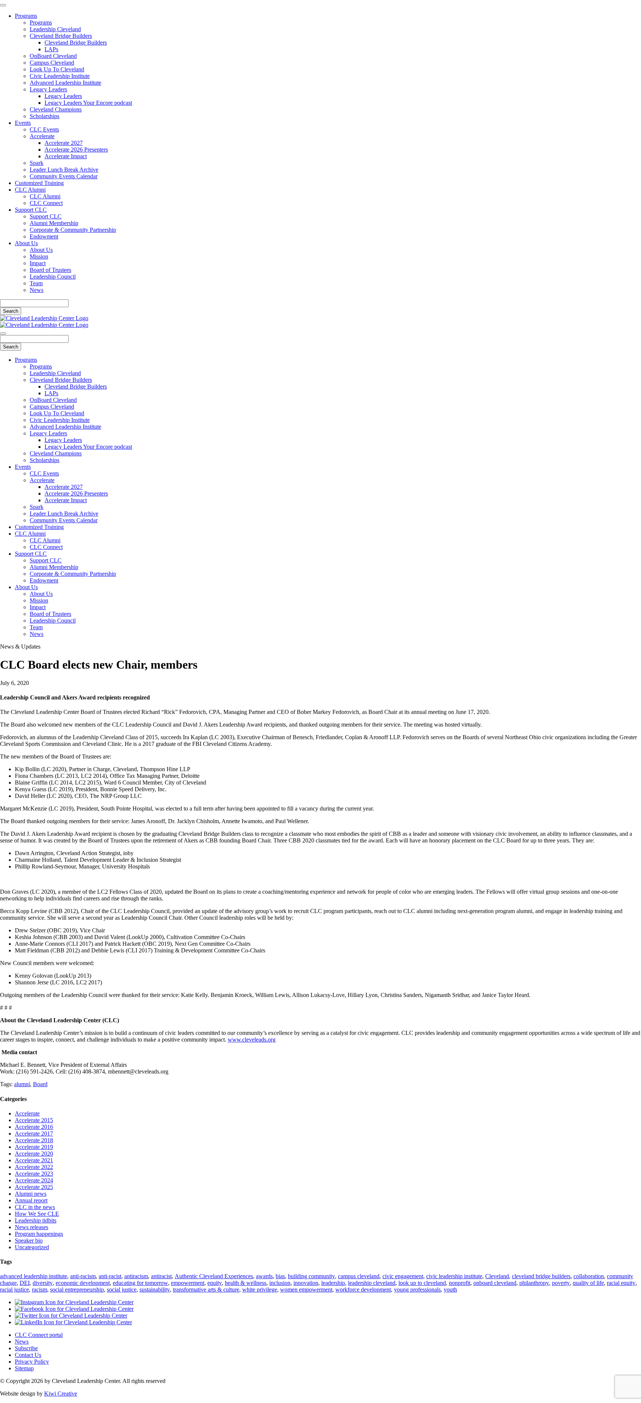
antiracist (161, 1276)
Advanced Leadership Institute (65, 82)
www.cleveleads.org (252, 1039)
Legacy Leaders (48, 89)
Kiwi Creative (60, 1393)
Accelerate (42, 136)
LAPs (51, 49)
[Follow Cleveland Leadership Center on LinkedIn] (73, 1322)
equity (214, 1283)
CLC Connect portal (39, 1335)
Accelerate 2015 (34, 1120)
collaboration (588, 1276)
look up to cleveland (422, 1283)
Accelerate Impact (66, 156)
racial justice (14, 1289)
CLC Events (44, 129)
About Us (26, 243)
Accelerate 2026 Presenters (76, 149)
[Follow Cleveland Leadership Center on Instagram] (74, 1302)
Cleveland (497, 1276)
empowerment (187, 1283)
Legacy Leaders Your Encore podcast (88, 103)
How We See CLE (37, 1214)
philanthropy (534, 1283)
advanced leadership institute (33, 1276)
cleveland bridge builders (541, 1276)
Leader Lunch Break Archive (64, 169)
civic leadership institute (454, 1276)
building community (311, 1276)
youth (450, 1289)
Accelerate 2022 (34, 1167)
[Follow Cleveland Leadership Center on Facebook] (74, 1309)
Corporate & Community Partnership (73, 230)
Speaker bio (29, 1240)
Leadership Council (53, 276)
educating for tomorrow (140, 1283)
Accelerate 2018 (34, 1140)
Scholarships (44, 116)
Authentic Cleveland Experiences (214, 1276)
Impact (38, 263)
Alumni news (30, 1194)
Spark (36, 163)
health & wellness (245, 1283)
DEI (25, 1283)
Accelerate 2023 (34, 1173)
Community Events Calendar (64, 176)
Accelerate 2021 (34, 1160)
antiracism (136, 1276)
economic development (83, 1283)
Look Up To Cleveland (57, 69)
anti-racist (110, 1276)
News (36, 290)
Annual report (31, 1200)
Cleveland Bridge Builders (61, 36)
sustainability (154, 1289)
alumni (22, 1084)
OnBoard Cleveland (53, 56)
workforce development (363, 1289)
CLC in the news (35, 1207)
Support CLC (31, 210)
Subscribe (26, 1348)
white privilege (259, 1289)
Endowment (44, 236)
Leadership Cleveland (55, 29)
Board (40, 1084)
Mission (39, 256)
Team (36, 283)
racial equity (621, 1283)
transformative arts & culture (206, 1289)
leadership (333, 1283)
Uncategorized (32, 1247)
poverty (561, 1283)
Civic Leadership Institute (60, 76)
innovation (305, 1283)
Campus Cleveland (52, 62)
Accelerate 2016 (34, 1127)
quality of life (588, 1283)
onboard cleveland (494, 1283)
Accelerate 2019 (34, 1147)
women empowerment (306, 1289)
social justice (122, 1289)
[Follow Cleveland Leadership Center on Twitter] (71, 1315)
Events (23, 123)
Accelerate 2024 (34, 1180)
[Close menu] (3, 5)
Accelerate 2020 (34, 1153)
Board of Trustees (50, 270)
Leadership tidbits (35, 1220)
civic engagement (402, 1276)
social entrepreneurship (77, 1289)
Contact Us (28, 1355)
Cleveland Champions (56, 109)
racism (39, 1289)
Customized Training (39, 183)
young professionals (417, 1289)
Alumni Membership (54, 223)
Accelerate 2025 (34, 1187)
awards (264, 1276)
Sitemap (24, 1368)
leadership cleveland (371, 1283)
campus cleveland (358, 1276)
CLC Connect (46, 203)
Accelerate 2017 (34, 1133)
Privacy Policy (32, 1361)
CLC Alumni (30, 189)
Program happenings (39, 1234)
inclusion (279, 1283)
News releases (31, 1227)
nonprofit (459, 1283)
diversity (43, 1283)
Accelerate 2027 (64, 143)
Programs (26, 16)
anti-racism (83, 1276)
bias (280, 1276)
